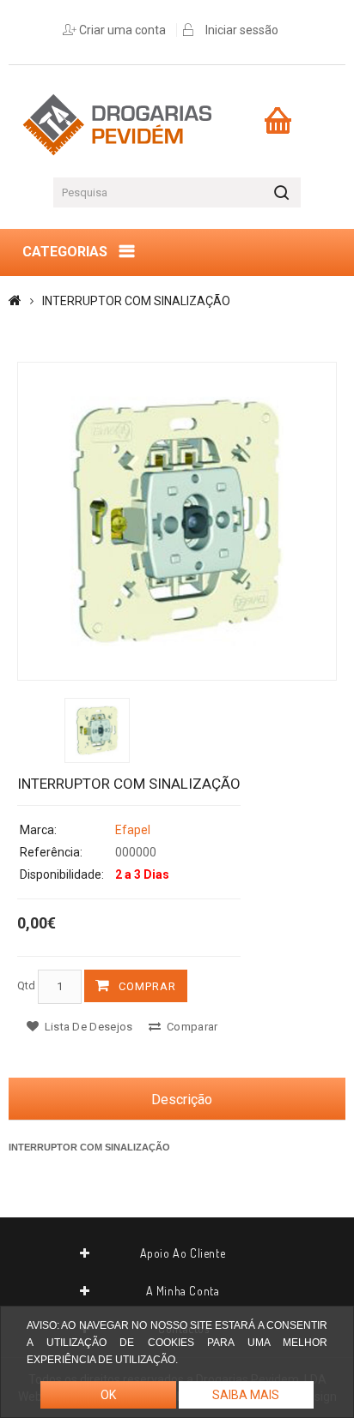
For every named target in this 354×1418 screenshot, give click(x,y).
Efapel (132, 830)
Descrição (181, 1099)
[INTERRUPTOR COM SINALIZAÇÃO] (177, 521)
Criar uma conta (122, 30)
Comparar (191, 1026)
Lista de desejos (86, 1026)
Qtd (26, 985)
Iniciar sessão (241, 30)
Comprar (147, 986)
